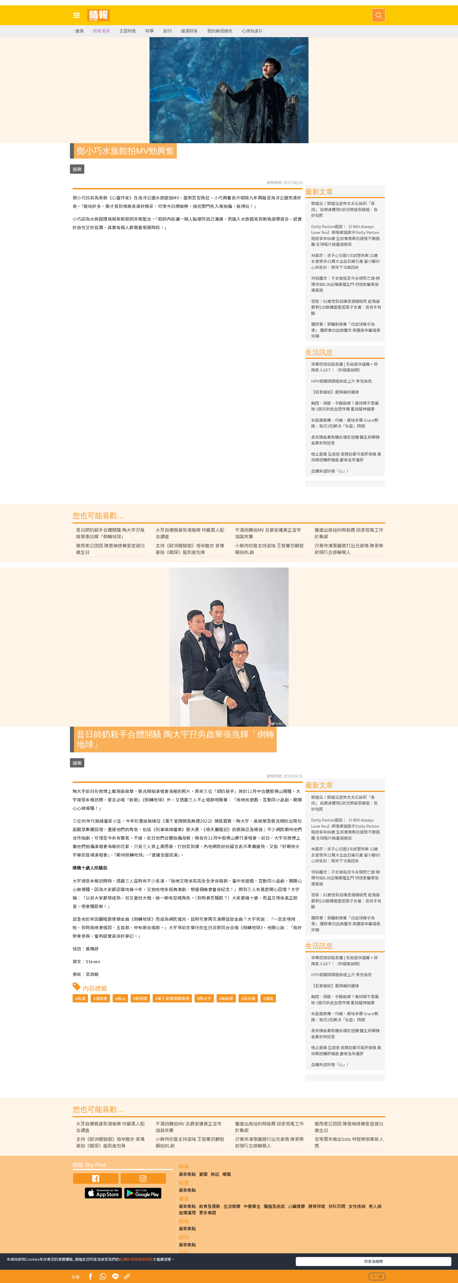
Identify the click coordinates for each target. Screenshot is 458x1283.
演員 (269, 998)
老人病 (375, 1206)
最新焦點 (187, 1174)
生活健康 (231, 1206)
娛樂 (77, 169)
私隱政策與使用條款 (136, 1259)
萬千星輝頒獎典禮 (173, 998)
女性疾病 (357, 1206)
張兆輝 (249, 998)
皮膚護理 (187, 1212)
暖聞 (226, 1174)
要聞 (203, 1174)
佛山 (121, 998)
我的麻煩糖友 (220, 31)
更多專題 (207, 1212)
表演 (81, 998)
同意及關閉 (373, 1261)
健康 (79, 31)
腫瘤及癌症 (274, 1206)
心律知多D (252, 31)
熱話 (215, 1174)
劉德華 (141, 998)
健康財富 (189, 31)
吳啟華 (227, 998)
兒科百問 (336, 1206)
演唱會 (101, 998)
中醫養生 (252, 1206)
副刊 (167, 31)
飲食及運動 (209, 1206)
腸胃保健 (316, 1206)
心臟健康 (296, 1206)
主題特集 (127, 31)
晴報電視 (101, 31)
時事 (150, 31)
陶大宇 (205, 998)
